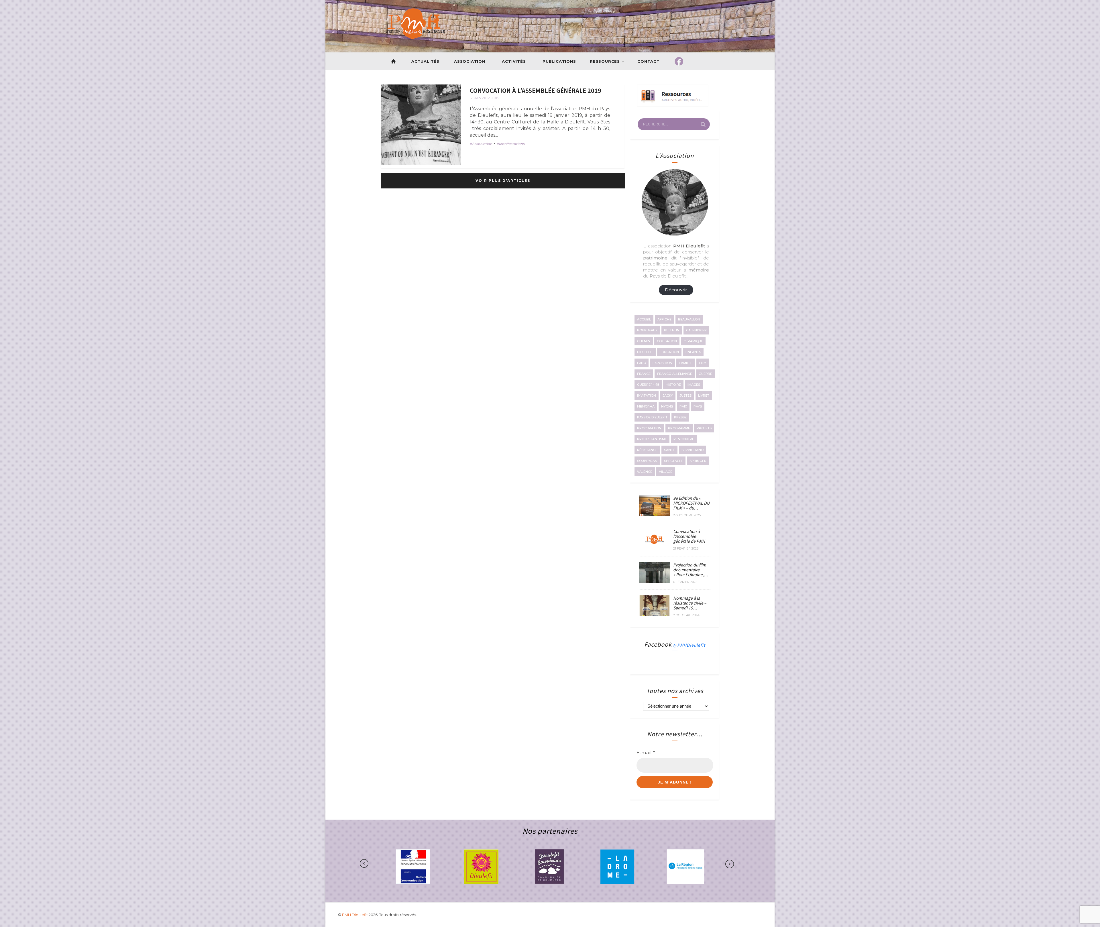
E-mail (646, 752)
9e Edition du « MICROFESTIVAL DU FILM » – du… (691, 503)
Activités (514, 61)
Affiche (664, 319)
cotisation (667, 341)
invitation (646, 395)
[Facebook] (679, 61)
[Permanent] (421, 124)
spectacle (673, 461)
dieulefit (645, 352)
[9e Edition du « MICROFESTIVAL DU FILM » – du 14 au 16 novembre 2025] (654, 514)
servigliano (692, 450)
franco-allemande (674, 374)
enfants (693, 352)
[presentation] (382, 863)
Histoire (673, 385)
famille (685, 363)
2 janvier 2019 (485, 98)
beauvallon (689, 319)
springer (698, 461)
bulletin (671, 330)
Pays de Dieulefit (652, 417)
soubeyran (647, 461)
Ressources (605, 61)
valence (644, 472)
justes (685, 395)
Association (469, 61)
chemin (643, 341)
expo (641, 363)
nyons (667, 406)
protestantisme (652, 439)
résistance (647, 450)
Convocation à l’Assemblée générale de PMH (689, 536)
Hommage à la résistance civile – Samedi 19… (689, 603)
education (669, 352)
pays (698, 406)
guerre (705, 374)
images (694, 385)
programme (679, 428)
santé (669, 450)
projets (704, 428)
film (702, 363)
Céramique (693, 341)
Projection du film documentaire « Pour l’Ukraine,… (690, 569)
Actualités (425, 61)
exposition (662, 363)
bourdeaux (647, 330)
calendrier (696, 330)
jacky (668, 395)
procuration (649, 428)
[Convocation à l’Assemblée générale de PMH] (654, 548)
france (644, 374)
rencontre (683, 439)
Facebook (674, 644)
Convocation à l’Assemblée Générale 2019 (535, 90)
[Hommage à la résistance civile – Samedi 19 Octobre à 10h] (654, 614)
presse (680, 417)
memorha (646, 406)
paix (683, 406)
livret (703, 395)
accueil (644, 319)
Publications (559, 61)
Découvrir (676, 289)
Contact (649, 61)
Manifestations (512, 143)
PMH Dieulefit (355, 914)
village (665, 472)
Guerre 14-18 (648, 385)
